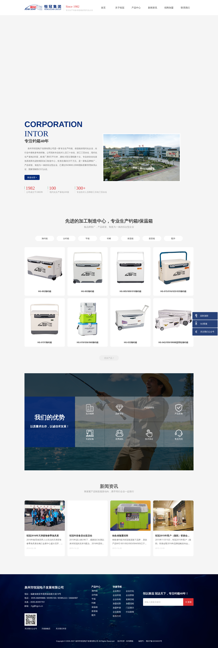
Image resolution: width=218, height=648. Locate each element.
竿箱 (94, 598)
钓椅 (94, 602)
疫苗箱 (95, 611)
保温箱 (95, 607)
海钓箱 (95, 590)
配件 (94, 615)
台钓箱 (95, 594)
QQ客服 (203, 324)
